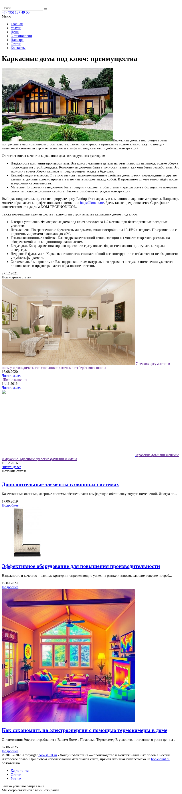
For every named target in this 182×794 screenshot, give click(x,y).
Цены (15, 32)
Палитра (17, 40)
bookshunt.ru (47, 755)
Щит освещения (15, 379)
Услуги (16, 28)
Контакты (18, 48)
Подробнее (10, 505)
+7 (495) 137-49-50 (16, 12)
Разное (16, 778)
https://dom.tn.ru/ (92, 203)
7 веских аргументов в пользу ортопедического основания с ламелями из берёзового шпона (86, 366)
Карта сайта (20, 770)
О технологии (21, 36)
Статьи (16, 44)
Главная (17, 24)
